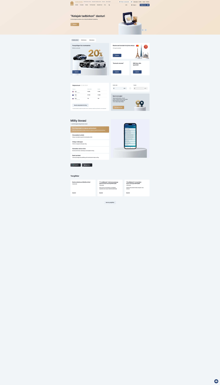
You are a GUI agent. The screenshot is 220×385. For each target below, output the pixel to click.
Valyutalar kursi (99, 4)
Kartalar (86, 4)
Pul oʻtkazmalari (92, 4)
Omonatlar (81, 4)
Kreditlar (76, 4)
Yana (105, 4)
